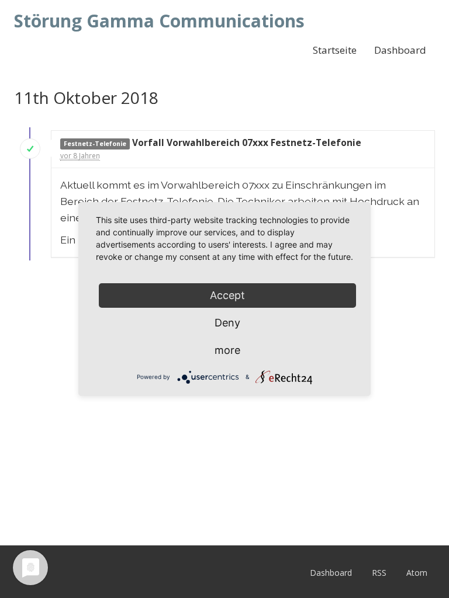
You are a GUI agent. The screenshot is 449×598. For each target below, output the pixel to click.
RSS (379, 572)
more (227, 350)
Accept (227, 295)
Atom (416, 572)
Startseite (335, 50)
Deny (227, 323)
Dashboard (400, 50)
